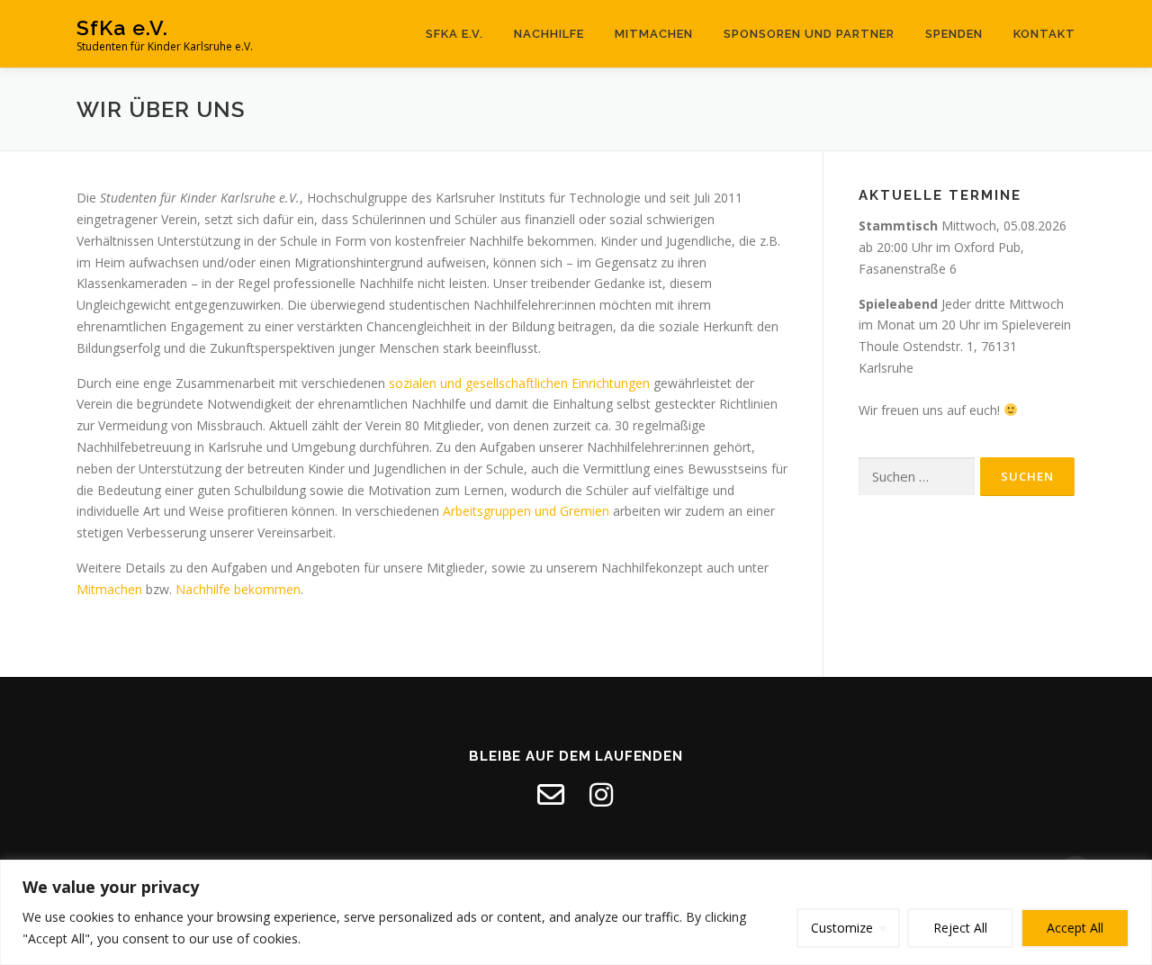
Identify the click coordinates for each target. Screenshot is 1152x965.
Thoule (879, 346)
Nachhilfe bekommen (238, 589)
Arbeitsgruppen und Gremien (526, 510)
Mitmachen (654, 34)
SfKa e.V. (122, 27)
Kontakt (1044, 34)
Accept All (1075, 927)
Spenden (954, 34)
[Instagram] (601, 794)
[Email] (550, 794)
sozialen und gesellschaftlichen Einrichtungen (519, 383)
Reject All (960, 927)
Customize (842, 927)
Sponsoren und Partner (809, 34)
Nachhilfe (549, 34)
